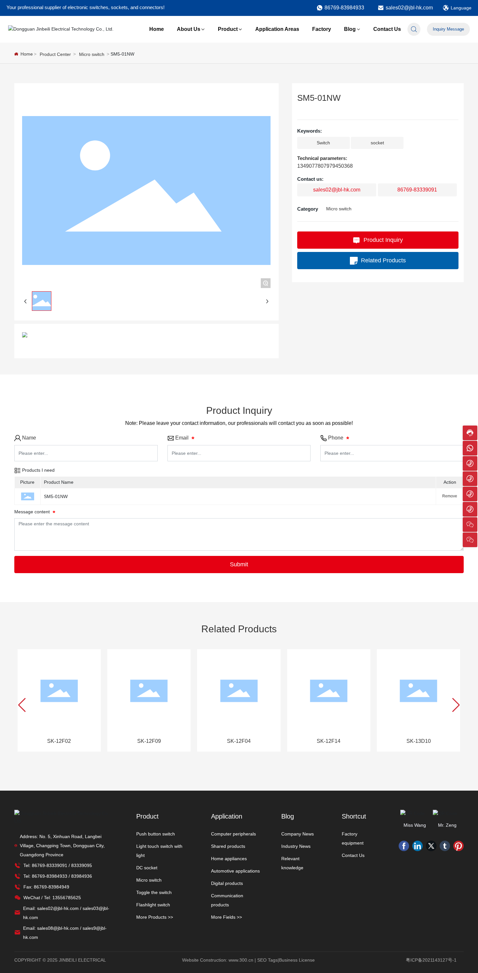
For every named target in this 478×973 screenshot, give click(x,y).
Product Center (55, 54)
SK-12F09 (149, 741)
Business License (297, 960)
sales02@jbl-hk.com (409, 7)
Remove (449, 496)
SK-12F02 (59, 741)
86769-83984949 (51, 886)
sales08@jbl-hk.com (58, 928)
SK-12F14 (328, 741)
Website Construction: (205, 960)
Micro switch (91, 54)
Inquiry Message (448, 29)
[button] (22, 705)
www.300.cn (241, 960)
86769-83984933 (344, 7)
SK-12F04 (239, 741)
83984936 (81, 876)
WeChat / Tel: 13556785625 (52, 897)
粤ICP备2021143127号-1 (431, 960)
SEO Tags (267, 960)
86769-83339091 (417, 189)
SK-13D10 (418, 741)
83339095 (81, 865)
